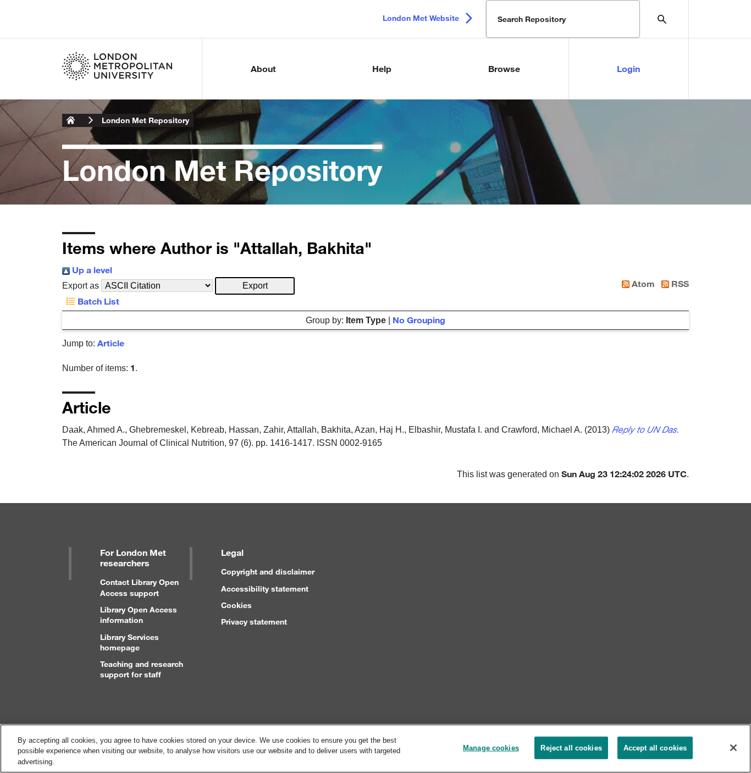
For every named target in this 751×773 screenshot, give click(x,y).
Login (628, 68)
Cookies (236, 605)
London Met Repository (145, 120)
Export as (80, 285)
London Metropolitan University (71, 120)
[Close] (733, 748)
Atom (642, 283)
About (263, 68)
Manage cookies (491, 747)
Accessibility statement (264, 588)
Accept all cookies (655, 747)
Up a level (91, 269)
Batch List (97, 301)
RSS (679, 283)
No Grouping (419, 319)
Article (110, 343)
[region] (375, 748)
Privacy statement (254, 621)
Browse (504, 68)
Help (381, 68)
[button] (255, 286)
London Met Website (421, 18)
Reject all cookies (570, 747)
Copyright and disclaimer (267, 571)
